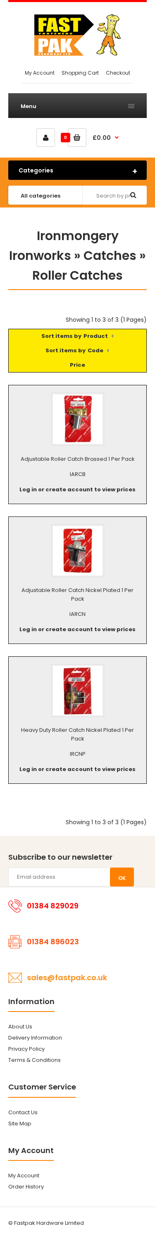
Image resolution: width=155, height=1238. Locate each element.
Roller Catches (77, 275)
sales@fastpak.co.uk (67, 977)
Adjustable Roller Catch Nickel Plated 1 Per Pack (77, 594)
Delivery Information (35, 1038)
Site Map (19, 1123)
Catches (109, 255)
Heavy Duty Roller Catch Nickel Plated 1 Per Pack (77, 734)
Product (95, 336)
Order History (26, 1187)
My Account (40, 72)
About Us (20, 1026)
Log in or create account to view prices (77, 489)
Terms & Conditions (34, 1060)
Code (95, 350)
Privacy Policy (26, 1049)
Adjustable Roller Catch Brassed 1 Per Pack (78, 459)
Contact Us (23, 1112)
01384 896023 (53, 941)
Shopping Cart (80, 72)
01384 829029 (53, 906)
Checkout (118, 72)
